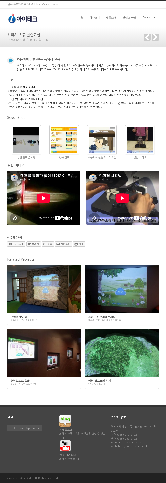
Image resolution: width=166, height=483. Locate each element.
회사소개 (94, 17)
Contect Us (149, 17)
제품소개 (111, 17)
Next (155, 37)
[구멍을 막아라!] (44, 289)
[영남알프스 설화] (44, 353)
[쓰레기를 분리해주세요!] (122, 289)
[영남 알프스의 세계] (122, 353)
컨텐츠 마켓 (129, 17)
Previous (147, 37)
